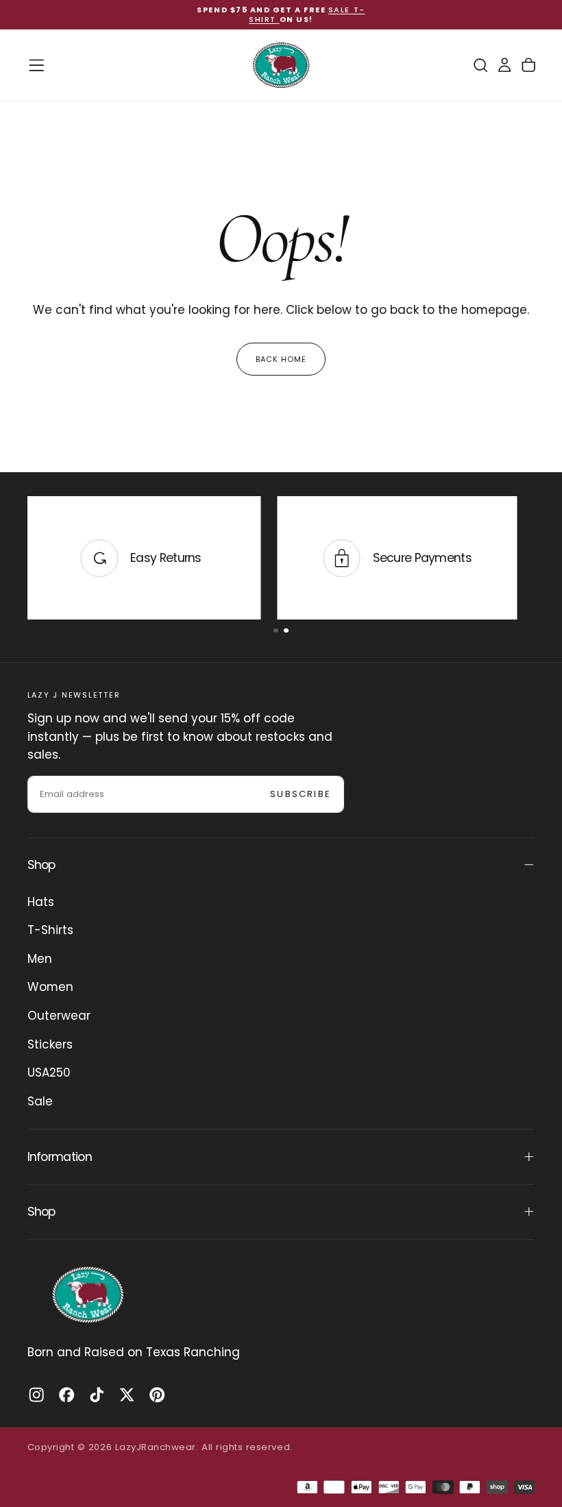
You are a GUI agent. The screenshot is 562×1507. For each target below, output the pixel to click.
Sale (40, 1101)
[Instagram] (36, 1395)
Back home (281, 359)
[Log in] (504, 65)
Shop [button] (41, 865)
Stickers (50, 1044)
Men (39, 959)
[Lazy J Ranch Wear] (87, 1294)
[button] (36, 65)
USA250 (49, 1072)
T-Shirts (50, 930)
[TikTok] (97, 1395)
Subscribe (300, 793)
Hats (40, 902)
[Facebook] (66, 1395)
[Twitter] (127, 1395)
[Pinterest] (157, 1395)
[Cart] (528, 65)
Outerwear (58, 1015)
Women (50, 987)
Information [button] (59, 1157)
